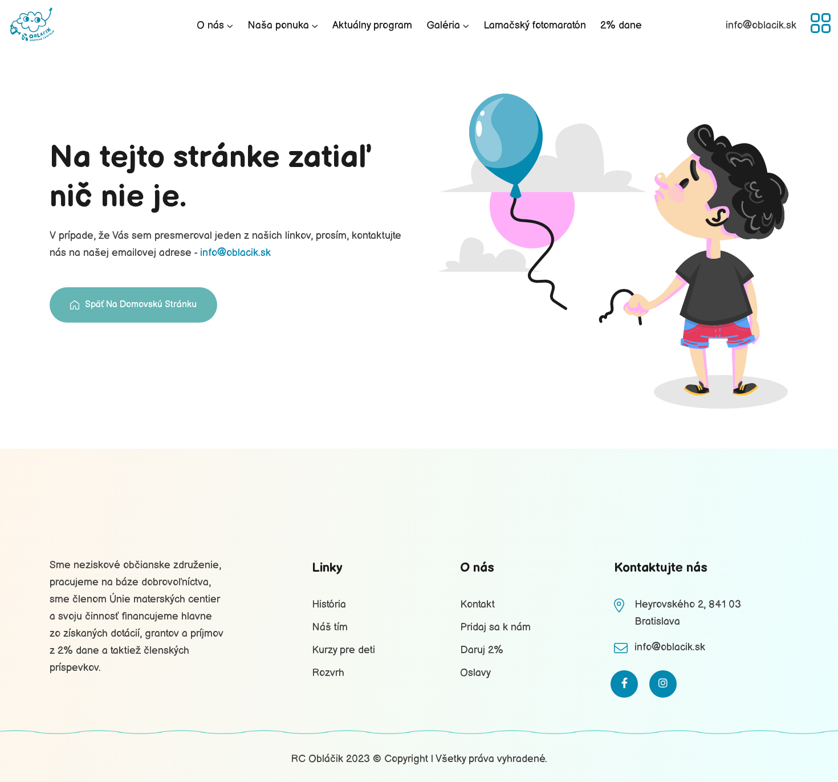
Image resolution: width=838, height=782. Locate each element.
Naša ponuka (278, 25)
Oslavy (475, 673)
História (329, 604)
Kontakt (477, 604)
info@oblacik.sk (235, 253)
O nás (210, 25)
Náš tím (330, 627)
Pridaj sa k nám (495, 627)
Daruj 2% (481, 650)
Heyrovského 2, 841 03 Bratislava (687, 613)
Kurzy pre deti (343, 650)
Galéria (443, 25)
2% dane (621, 25)
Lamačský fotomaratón (534, 25)
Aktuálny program (372, 25)
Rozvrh (328, 673)
